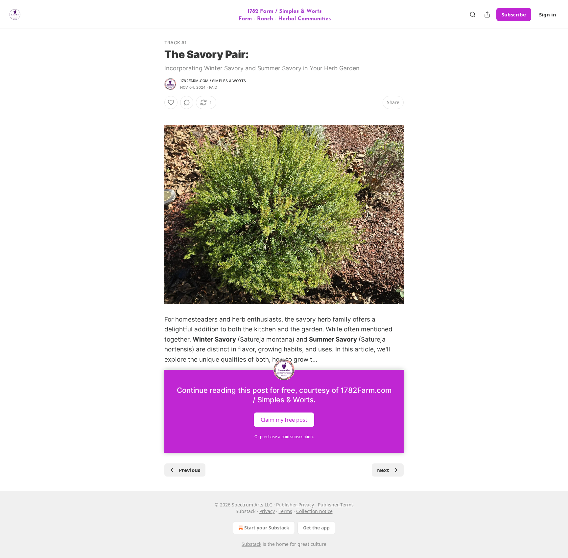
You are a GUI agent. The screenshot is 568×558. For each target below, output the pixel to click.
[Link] (155, 314)
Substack (251, 544)
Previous (189, 470)
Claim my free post (284, 419)
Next (383, 470)
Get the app (316, 528)
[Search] (472, 14)
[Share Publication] (487, 14)
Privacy (267, 511)
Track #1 (175, 42)
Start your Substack (266, 528)
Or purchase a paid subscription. (284, 436)
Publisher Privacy (295, 505)
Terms (285, 511)
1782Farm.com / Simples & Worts (213, 80)
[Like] (171, 102)
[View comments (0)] (186, 102)
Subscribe (514, 14)
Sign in (547, 14)
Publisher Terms (336, 505)
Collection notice (314, 511)
